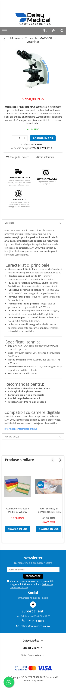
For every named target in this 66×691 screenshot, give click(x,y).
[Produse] (5, 31)
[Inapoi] (3, 39)
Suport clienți (32, 648)
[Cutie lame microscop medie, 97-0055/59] (17, 486)
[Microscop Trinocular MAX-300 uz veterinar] (33, 69)
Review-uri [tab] (12, 436)
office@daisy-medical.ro (35, 626)
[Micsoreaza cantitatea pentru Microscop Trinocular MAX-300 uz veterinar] (14, 138)
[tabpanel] (33, 69)
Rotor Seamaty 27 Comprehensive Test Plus (48, 510)
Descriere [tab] (9, 222)
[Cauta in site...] (62, 30)
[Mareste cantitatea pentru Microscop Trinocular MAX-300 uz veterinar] (24, 138)
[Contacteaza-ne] (45, 30)
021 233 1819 (35, 621)
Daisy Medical (32, 640)
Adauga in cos (43, 138)
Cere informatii (45, 157)
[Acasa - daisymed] (33, 19)
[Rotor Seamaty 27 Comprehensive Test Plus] (48, 486)
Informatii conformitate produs (20, 428)
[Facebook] (33, 604)
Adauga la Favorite (19, 157)
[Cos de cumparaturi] (54, 30)
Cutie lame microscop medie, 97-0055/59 (17, 510)
